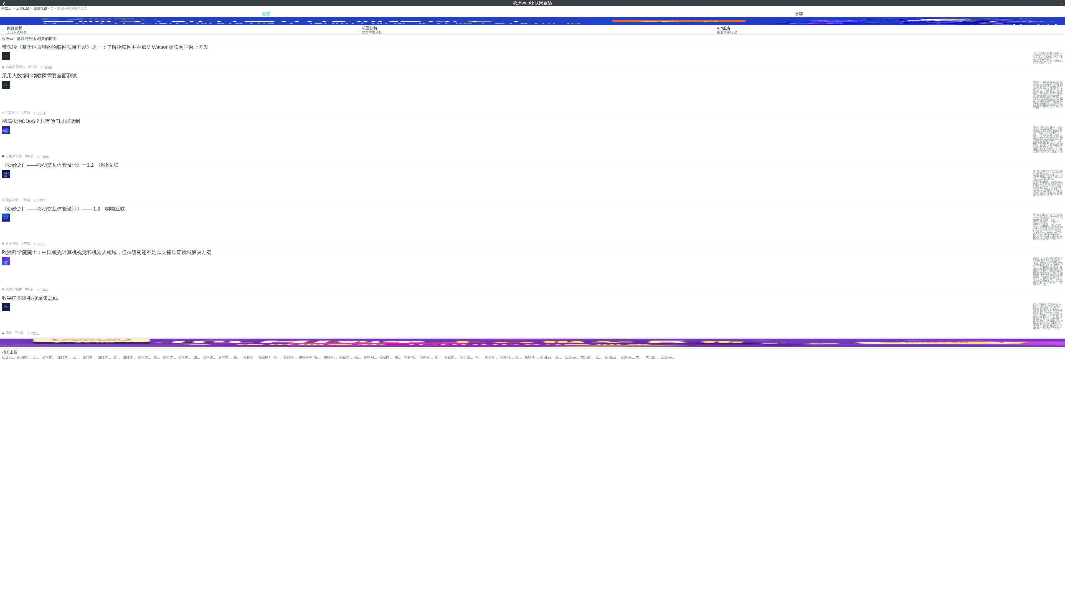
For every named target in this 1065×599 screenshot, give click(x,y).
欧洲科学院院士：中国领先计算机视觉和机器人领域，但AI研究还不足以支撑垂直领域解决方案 (106, 252)
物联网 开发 (346, 357)
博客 (798, 14)
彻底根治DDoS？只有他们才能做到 (41, 121)
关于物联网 (492, 357)
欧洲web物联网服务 (612, 357)
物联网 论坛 (532, 357)
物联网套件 (278, 357)
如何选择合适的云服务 (130, 357)
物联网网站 (411, 357)
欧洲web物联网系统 (628, 357)
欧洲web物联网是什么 (572, 357)
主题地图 (40, 8)
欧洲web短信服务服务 (548, 357)
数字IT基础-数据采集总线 (30, 298)
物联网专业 (359, 357)
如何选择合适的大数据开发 (210, 357)
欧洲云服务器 (9, 357)
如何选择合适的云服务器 (170, 357)
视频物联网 (319, 357)
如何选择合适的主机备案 (65, 357)
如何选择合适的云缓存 (158, 357)
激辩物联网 (291, 357)
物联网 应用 (452, 357)
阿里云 (6, 8)
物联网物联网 (238, 357)
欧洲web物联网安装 (600, 357)
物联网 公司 (387, 357)
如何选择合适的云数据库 (198, 357)
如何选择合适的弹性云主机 (185, 357)
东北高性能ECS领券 (653, 357)
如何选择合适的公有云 (118, 357)
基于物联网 (467, 357)
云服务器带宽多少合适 (77, 357)
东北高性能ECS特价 (640, 357)
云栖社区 (22, 8)
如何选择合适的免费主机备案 (90, 357)
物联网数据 (371, 357)
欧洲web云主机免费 (668, 357)
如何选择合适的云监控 (145, 357)
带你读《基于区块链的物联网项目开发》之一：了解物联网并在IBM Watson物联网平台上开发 (105, 47)
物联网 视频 (507, 357)
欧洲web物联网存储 (560, 357)
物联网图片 (520, 357)
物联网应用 (331, 357)
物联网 (248, 357)
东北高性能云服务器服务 (588, 357)
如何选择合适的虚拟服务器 (226, 357)
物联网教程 (480, 357)
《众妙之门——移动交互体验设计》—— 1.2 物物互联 (63, 209)
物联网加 (399, 357)
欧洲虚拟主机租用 (24, 357)
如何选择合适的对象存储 (105, 357)
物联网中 (305, 357)
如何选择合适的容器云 (49, 357)
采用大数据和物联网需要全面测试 (39, 75)
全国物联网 (427, 357)
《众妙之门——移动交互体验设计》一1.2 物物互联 (60, 165)
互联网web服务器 (37, 357)
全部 (266, 14)
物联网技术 (439, 357)
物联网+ (264, 357)
